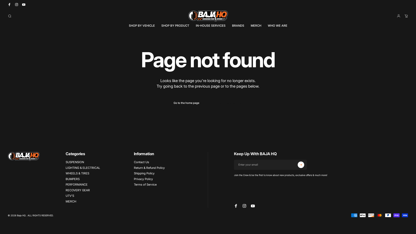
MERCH (71, 201)
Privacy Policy (143, 179)
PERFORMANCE (77, 184)
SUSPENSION (75, 162)
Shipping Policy (144, 173)
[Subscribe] (301, 165)
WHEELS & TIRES (77, 173)
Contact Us (141, 162)
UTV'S (70, 195)
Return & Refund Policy (149, 167)
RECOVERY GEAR (78, 190)
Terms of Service (145, 184)
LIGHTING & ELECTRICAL (83, 167)
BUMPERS (73, 179)
